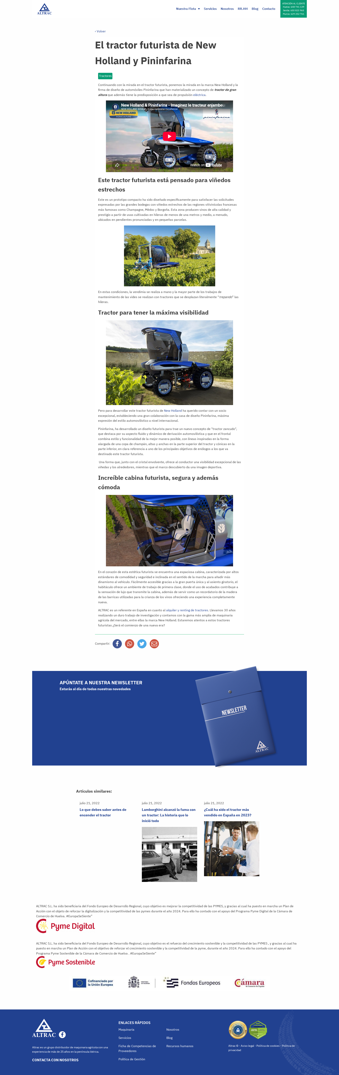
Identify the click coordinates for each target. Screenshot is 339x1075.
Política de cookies (268, 1046)
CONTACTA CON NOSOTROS (55, 1060)
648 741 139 (297, 6)
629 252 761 (297, 14)
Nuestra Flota (186, 9)
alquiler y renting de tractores (187, 610)
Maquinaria (126, 1029)
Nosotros (227, 9)
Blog (255, 9)
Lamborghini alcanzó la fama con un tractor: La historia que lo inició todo (169, 815)
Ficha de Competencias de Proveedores (137, 1048)
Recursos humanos (179, 1046)
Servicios (210, 9)
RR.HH (243, 9)
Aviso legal (247, 1046)
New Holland (173, 410)
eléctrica (199, 95)
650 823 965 (297, 10)
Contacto (268, 9)
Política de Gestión (131, 1059)
